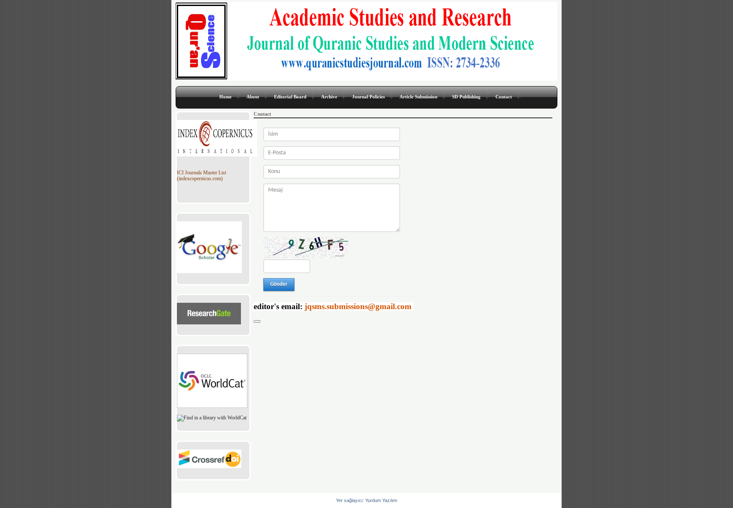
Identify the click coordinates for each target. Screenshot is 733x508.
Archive (329, 96)
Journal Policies (368, 96)
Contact (503, 96)
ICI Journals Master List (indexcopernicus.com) (201, 176)
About (252, 96)
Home (225, 96)
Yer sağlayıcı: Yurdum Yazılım (366, 500)
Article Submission (418, 96)
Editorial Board (290, 96)
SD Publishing (466, 96)
